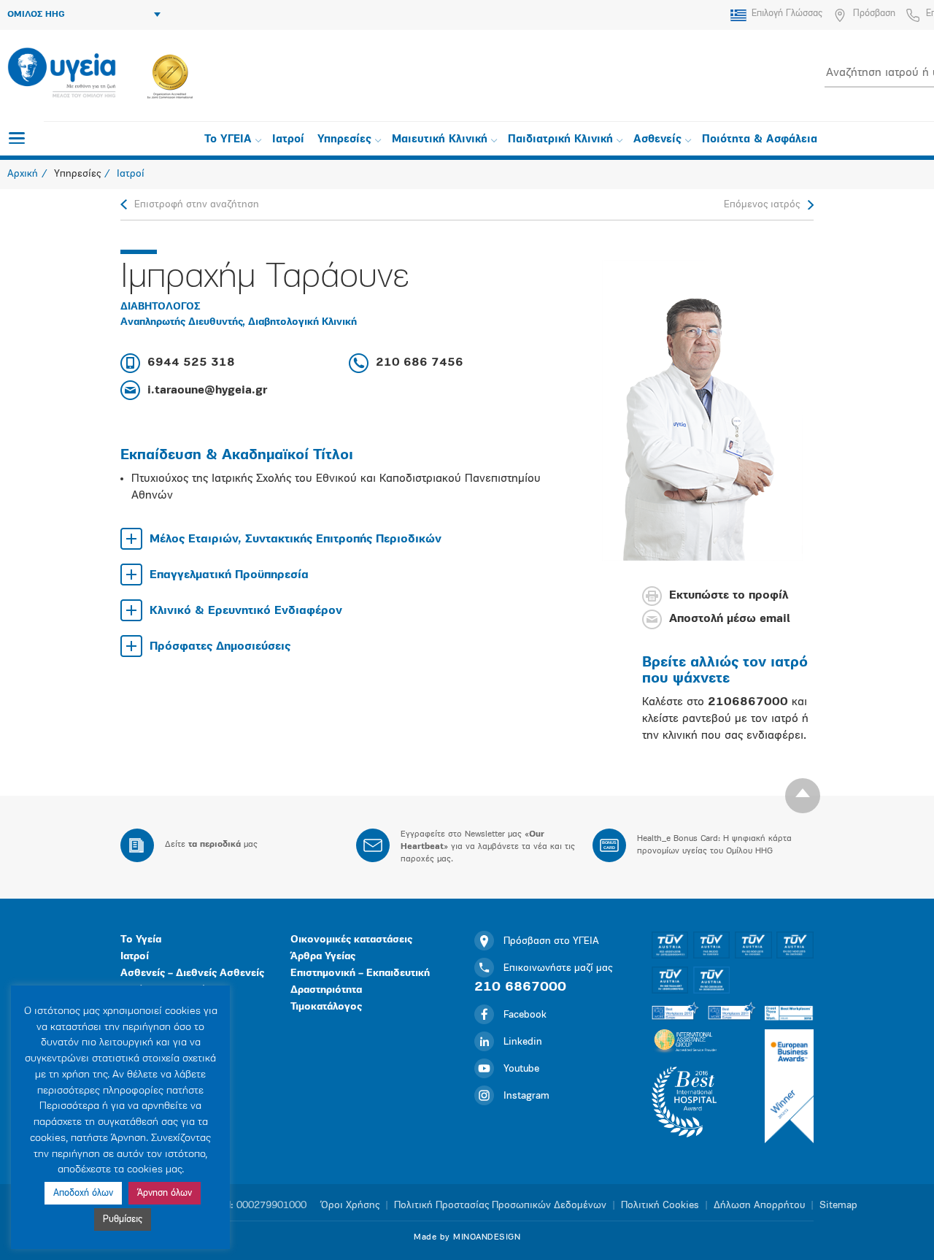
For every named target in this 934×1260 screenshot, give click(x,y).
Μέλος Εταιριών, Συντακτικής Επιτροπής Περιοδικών (295, 539)
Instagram (526, 1096)
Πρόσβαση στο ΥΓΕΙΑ (551, 941)
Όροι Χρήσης (350, 1205)
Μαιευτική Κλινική (439, 139)
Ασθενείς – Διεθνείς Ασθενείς (192, 973)
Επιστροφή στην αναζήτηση (196, 204)
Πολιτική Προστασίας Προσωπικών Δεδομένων (500, 1205)
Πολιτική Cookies (660, 1205)
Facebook (525, 1015)
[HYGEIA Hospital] (61, 74)
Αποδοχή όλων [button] (83, 1193)
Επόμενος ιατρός (762, 204)
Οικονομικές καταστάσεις (351, 939)
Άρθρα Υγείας (322, 956)
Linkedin (522, 1042)
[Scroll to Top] (802, 795)
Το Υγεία (140, 939)
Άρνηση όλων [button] (164, 1193)
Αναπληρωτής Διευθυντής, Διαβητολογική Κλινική (238, 322)
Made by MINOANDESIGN (467, 1237)
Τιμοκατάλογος (326, 1007)
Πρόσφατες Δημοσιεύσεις (220, 647)
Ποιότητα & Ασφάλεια (759, 139)
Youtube (521, 1069)
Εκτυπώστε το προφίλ (728, 596)
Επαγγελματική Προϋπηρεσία (229, 575)
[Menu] (17, 138)
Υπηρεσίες (344, 139)
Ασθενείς (657, 139)
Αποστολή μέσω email (729, 620)
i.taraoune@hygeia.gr (207, 390)
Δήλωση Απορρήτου (759, 1205)
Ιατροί (288, 139)
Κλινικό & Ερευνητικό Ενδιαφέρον (246, 611)
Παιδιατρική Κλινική (560, 139)
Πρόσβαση (874, 13)
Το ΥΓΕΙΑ (228, 139)
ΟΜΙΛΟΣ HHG (36, 14)
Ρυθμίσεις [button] (122, 1219)
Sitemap (838, 1205)
